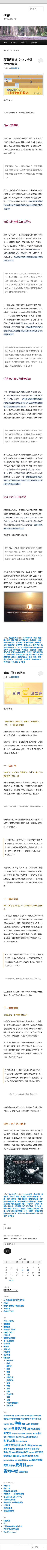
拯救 (8, 1211)
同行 (30, 1433)
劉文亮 (7, 1433)
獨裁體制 (14, 640)
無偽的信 (10, 1360)
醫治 (30, 1460)
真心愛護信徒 (24, 640)
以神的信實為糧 (9, 1499)
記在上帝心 (28, 645)
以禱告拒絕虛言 (12, 1402)
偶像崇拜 (36, 647)
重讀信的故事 (33, 1199)
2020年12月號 (9, 1415)
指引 (30, 657)
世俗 (25, 1211)
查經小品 (7, 1349)
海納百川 (11, 659)
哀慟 (8, 1374)
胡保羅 (22, 1456)
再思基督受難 (35, 1429)
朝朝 (37, 1449)
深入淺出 (19, 659)
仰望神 (31, 1211)
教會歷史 (10, 1394)
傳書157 (30, 1204)
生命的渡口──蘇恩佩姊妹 (13, 1502)
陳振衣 (12, 1465)
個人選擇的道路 (26, 647)
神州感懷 (31, 1452)
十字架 (14, 1433)
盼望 (17, 1196)
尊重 (8, 654)
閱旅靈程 (7, 1326)
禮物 (5, 642)
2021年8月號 (27, 1415)
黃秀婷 (22, 1471)
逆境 (8, 1199)
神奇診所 (7, 1485)
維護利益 (11, 642)
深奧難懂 (27, 659)
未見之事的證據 (16, 1211)
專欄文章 (24, 42)
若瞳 (27, 1455)
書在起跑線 (19, 1449)
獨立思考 (7, 640)
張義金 (23, 1208)
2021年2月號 (19, 1415)
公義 (28, 1429)
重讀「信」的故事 (14, 673)
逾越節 (13, 1199)
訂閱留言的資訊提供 (11, 1529)
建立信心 (16, 1208)
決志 (5, 659)
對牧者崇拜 (20, 654)
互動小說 (14, 42)
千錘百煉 (33, 650)
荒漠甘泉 (7, 1308)
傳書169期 (34, 1424)
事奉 (33, 1419)
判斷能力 (25, 650)
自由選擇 (19, 642)
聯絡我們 (34, 42)
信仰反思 (38, 1419)
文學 (8, 1397)
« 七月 (11, 1280)
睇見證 (23, 1196)
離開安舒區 (12, 1201)
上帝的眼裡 (36, 659)
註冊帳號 (7, 1520)
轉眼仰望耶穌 (16, 1204)
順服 (31, 1466)
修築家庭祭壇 (9, 1511)
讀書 (8, 1371)
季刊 (39, 1433)
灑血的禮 (37, 1194)
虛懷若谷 (38, 642)
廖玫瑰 (21, 1441)
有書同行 (27, 1448)
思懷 (22, 1445)
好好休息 (10, 1377)
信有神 (32, 1213)
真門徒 (9, 1366)
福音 (39, 640)
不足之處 (14, 662)
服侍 (33, 1448)
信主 (38, 1213)
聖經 (17, 1456)
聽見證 (24, 1199)
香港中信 (19, 645)
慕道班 (13, 657)
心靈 (25, 1441)
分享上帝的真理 (14, 650)
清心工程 (7, 1488)
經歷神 (35, 1196)
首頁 (5, 42)
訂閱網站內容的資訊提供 (13, 1526)
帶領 (34, 654)
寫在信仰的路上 (27, 1206)
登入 (5, 1523)
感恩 (8, 1388)
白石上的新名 (9, 1321)
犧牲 (39, 638)
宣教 (8, 1383)
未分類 (6, 1346)
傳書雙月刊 (18, 1428)
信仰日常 (10, 1405)
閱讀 (6, 1465)
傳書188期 (7, 1429)
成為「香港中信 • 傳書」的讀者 (14, 1235)
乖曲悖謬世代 (26, 1419)
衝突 (19, 1201)
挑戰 (34, 657)
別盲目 (6, 1303)
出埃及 (36, 1204)
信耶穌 (13, 1213)
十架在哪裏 (21, 1433)
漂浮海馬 (7, 1354)
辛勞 (17, 647)
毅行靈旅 (7, 1352)
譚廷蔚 (6, 1460)
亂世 (8, 1399)
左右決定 (28, 654)
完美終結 (10, 1380)
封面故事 (9, 1441)
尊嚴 (12, 654)
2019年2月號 (27, 638)
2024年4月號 (36, 1415)
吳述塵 (35, 1434)
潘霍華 (13, 1452)
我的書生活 (34, 1445)
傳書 (7, 15)
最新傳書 (7, 1343)
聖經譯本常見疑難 (10, 1491)
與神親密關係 (28, 642)
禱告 (41, 1452)
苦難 (31, 1456)
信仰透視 (7, 1357)
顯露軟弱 (11, 645)
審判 (13, 1437)
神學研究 (33, 640)
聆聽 (14, 1456)
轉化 (23, 1204)
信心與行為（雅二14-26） (13, 1496)
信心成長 (25, 1213)
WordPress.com (10, 1532)
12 (22, 1270)
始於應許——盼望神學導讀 (14, 1494)
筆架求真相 (8, 1456)
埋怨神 (10, 1206)
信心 (19, 1213)
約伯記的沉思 (9, 1311)
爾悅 (18, 1452)
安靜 (10, 1437)
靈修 (8, 1369)
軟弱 (16, 1460)
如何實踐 (17, 1206)
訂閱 (7, 1251)
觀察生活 (33, 1201)
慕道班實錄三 (22, 657)
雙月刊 (20, 1464)
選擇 (19, 1199)
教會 (39, 657)
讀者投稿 (11, 1460)
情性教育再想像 (9, 1338)
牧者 (35, 638)
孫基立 (29, 652)
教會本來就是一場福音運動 (14, 1305)
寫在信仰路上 (13, 638)
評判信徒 (36, 645)
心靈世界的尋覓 (12, 1445)
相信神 (12, 1196)
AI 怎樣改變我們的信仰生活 (14, 1300)
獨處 (8, 1363)
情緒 (8, 1385)
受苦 (27, 1433)
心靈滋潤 (7, 1335)
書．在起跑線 (9, 1340)
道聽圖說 (7, 1324)
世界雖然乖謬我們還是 (12, 1419)
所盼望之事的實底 (33, 1208)
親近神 (36, 1456)
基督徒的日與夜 (9, 1329)
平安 (17, 1441)
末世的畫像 (8, 1508)
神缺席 (29, 1196)
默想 (26, 1472)
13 (28, 1270)
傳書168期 (26, 1424)
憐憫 (8, 1391)
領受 (5, 645)
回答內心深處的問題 (18, 652)
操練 (40, 1445)
